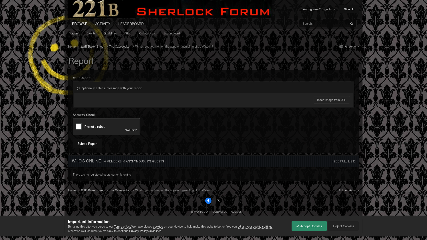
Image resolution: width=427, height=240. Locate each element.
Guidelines (110, 33)
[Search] (352, 23)
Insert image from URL (331, 100)
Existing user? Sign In (317, 9)
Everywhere (333, 23)
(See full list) (343, 161)
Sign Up (349, 9)
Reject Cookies (343, 226)
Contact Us (220, 211)
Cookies (236, 211)
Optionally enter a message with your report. (111, 88)
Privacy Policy (199, 211)
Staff (128, 33)
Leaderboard (172, 33)
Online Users (147, 33)
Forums (74, 33)
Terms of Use (122, 226)
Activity (102, 23)
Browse (79, 23)
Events (91, 33)
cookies (158, 226)
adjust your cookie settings (255, 226)
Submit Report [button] (87, 143)
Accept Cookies (310, 226)
